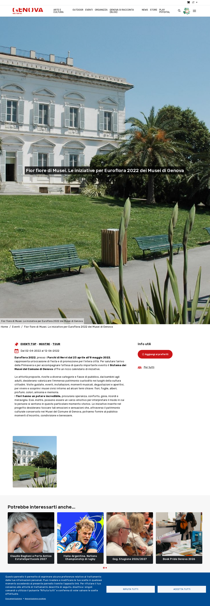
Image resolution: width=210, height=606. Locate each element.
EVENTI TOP (28, 344)
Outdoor (78, 9)
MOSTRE (44, 344)
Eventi (89, 9)
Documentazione (13, 598)
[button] (103, 567)
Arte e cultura (58, 10)
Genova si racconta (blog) (122, 10)
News (145, 9)
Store (153, 9)
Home (4, 326)
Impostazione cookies (35, 598)
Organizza (101, 9)
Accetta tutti (181, 589)
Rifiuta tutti (130, 589)
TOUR (56, 344)
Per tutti (149, 367)
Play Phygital (164, 10)
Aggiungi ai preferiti (156, 354)
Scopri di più (31, 557)
